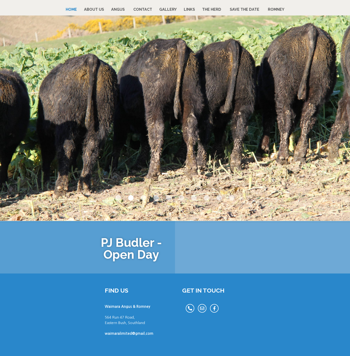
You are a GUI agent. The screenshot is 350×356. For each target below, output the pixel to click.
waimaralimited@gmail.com (129, 333)
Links (189, 9)
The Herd (211, 9)
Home (71, 9)
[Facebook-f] (214, 308)
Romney (276, 9)
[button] (118, 198)
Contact (142, 9)
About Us (94, 9)
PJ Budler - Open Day (131, 249)
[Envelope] (202, 308)
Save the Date (244, 9)
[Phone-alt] (190, 308)
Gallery (168, 9)
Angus (118, 9)
